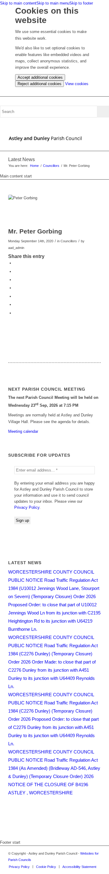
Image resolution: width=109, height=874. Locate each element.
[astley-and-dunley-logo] (45, 139)
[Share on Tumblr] (15, 296)
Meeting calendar (23, 431)
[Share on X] (15, 271)
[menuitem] (19, 866)
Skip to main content (18, 3)
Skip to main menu (52, 3)
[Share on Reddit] (15, 304)
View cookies (76, 83)
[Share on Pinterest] (15, 279)
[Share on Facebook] (15, 263)
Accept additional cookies (40, 77)
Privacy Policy (26, 507)
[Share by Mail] (15, 313)
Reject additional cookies (39, 83)
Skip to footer (81, 3)
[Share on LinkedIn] (15, 288)
